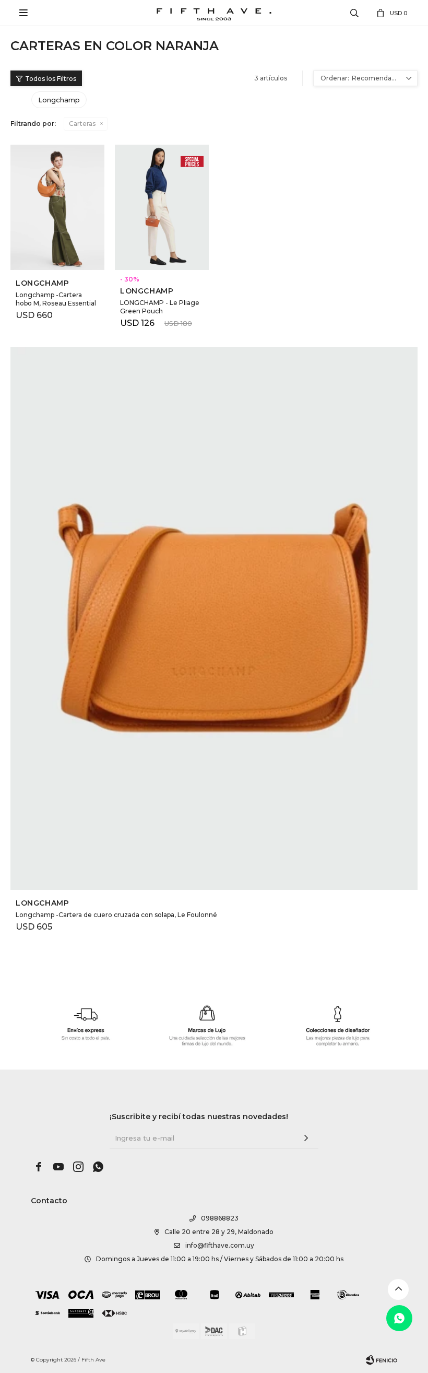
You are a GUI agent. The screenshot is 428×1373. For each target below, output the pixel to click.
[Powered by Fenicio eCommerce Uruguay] (381, 1360)
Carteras (82, 123)
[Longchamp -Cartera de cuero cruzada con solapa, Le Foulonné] (214, 618)
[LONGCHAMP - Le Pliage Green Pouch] (162, 207)
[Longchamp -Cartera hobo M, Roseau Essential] (57, 207)
